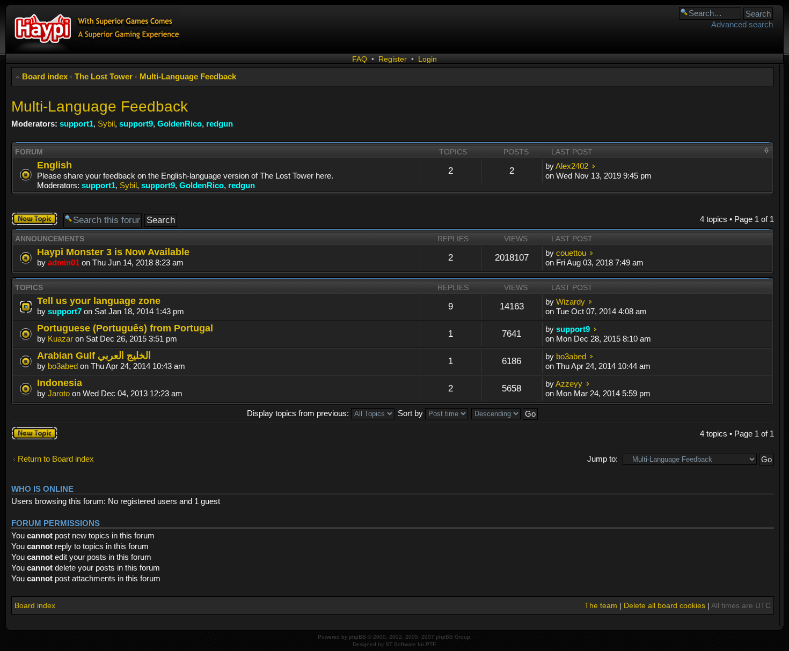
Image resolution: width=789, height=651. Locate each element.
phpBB (357, 637)
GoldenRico (179, 123)
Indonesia (59, 382)
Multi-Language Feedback (188, 76)
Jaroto (59, 393)
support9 (136, 123)
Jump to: (602, 458)
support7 (65, 311)
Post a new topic (30, 219)
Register (392, 59)
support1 (76, 123)
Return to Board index (56, 458)
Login (427, 59)
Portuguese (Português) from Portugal (125, 328)
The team (601, 605)
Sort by (411, 413)
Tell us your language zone (98, 300)
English (54, 165)
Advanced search (742, 24)
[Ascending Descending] (505, 413)
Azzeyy (569, 383)
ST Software (400, 644)
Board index (45, 76)
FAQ (359, 59)
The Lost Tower (104, 76)
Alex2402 (572, 166)
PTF (430, 644)
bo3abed (63, 366)
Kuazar (60, 338)
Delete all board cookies (664, 605)
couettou (571, 252)
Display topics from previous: (299, 413)
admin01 (63, 262)
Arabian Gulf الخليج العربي (94, 355)
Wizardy (570, 301)
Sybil (106, 123)
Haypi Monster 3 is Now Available (113, 251)
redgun (219, 123)
